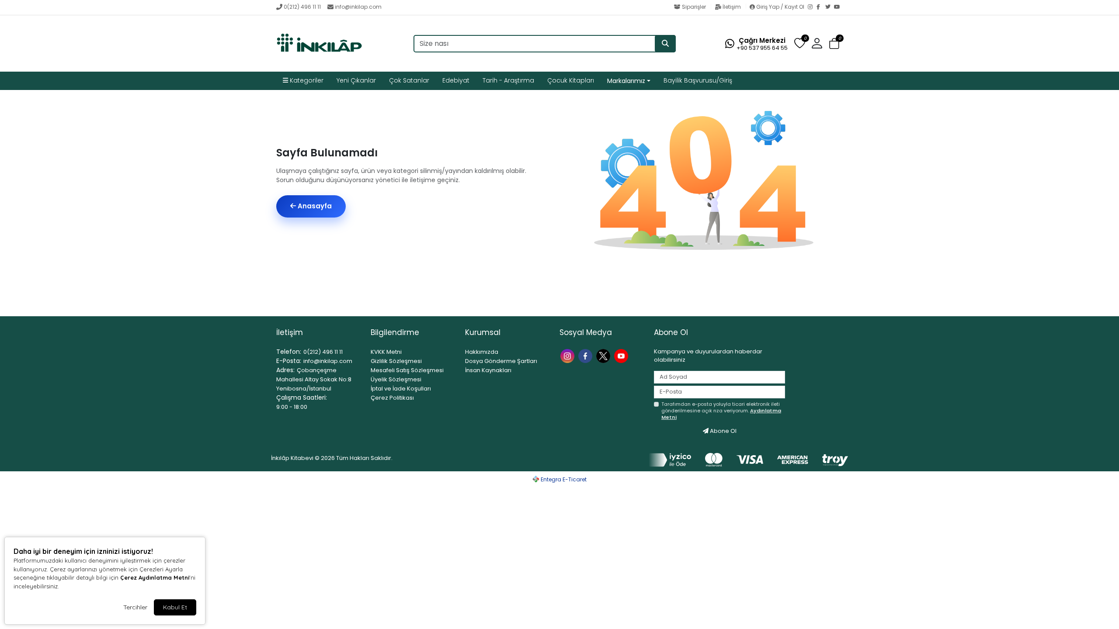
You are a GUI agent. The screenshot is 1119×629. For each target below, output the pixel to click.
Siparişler (694, 6)
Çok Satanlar (409, 80)
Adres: (285, 370)
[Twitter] (829, 7)
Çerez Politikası (392, 398)
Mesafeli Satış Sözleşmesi (407, 370)
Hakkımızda (481, 352)
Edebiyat (455, 80)
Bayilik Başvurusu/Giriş (698, 80)
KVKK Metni (386, 352)
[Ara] (665, 43)
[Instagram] (812, 7)
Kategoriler (305, 80)
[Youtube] (622, 355)
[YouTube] (838, 7)
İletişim (731, 6)
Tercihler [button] (135, 607)
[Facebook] (821, 7)
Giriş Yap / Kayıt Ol (780, 6)
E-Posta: (288, 360)
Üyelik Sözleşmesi (396, 379)
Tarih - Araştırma (508, 80)
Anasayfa (314, 206)
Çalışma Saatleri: (301, 397)
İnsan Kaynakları (488, 370)
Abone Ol (723, 431)
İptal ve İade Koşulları (401, 388)
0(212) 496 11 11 (302, 6)
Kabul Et (175, 607)
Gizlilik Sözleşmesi (396, 361)
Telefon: (288, 351)
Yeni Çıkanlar (356, 80)
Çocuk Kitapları (570, 80)
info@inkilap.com (358, 6)
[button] (834, 44)
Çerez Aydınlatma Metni (154, 577)
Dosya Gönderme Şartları (501, 361)
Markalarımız (626, 80)
